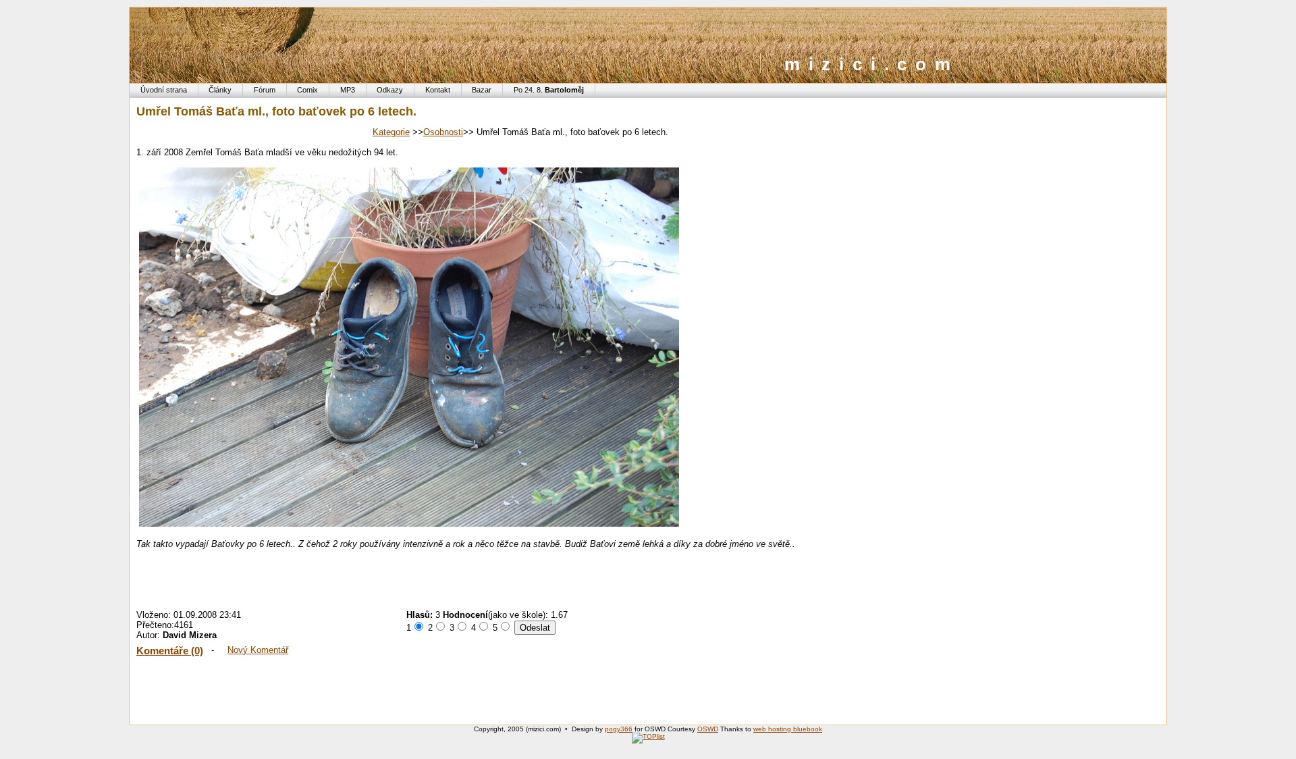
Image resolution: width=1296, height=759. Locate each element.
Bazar (481, 90)
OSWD (707, 729)
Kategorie (391, 132)
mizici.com (871, 64)
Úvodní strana (163, 90)
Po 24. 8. (549, 90)
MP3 (347, 90)
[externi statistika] (648, 736)
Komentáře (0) (169, 650)
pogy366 (618, 729)
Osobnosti (443, 132)
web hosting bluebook (787, 729)
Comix (307, 90)
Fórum (264, 90)
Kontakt (437, 90)
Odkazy (390, 90)
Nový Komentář (257, 650)
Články (220, 90)
